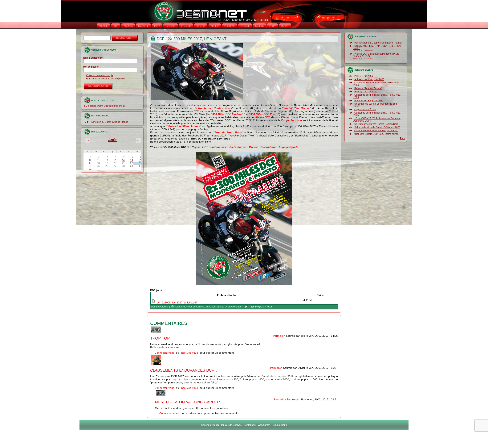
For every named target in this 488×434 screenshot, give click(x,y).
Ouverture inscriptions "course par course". (376, 130)
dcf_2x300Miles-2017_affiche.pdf (177, 302)
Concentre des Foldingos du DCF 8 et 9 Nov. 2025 (377, 96)
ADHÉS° (215, 26)
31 (90, 169)
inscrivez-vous (203, 306)
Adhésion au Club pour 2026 (369, 79)
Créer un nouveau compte (99, 75)
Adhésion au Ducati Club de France (109, 122)
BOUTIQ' (201, 26)
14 (123, 160)
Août (112, 140)
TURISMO (170, 26)
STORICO (186, 26)
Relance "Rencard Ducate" (368, 88)
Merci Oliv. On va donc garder (187, 402)
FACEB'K (259, 26)
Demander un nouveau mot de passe (105, 78)
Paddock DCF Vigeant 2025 (368, 100)
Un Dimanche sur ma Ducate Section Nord (376, 124)
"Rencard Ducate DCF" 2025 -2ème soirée (376, 134)
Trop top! (160, 338)
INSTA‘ (272, 26)
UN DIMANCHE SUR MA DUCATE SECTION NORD (377, 47)
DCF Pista (266, 306)
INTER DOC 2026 (363, 76)
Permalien (279, 335)
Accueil (103, 26)
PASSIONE (143, 26)
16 (140, 160)
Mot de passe (91, 66)
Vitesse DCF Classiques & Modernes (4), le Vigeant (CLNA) (376, 54)
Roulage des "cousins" (366, 91)
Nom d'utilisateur (93, 57)
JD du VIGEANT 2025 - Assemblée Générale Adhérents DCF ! (377, 119)
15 (131, 160)
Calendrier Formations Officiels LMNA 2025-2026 (376, 83)
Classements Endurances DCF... (183, 370)
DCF (116, 26)
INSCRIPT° (229, 26)
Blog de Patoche (159, 306)
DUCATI (285, 26)
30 (140, 166)
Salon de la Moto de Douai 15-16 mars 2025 (377, 127)
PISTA (157, 26)
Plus (402, 138)
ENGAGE (245, 26)
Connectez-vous (183, 306)
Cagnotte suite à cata (365, 109)
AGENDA (128, 26)
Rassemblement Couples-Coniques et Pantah (378, 42)
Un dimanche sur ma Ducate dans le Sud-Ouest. (375, 104)
